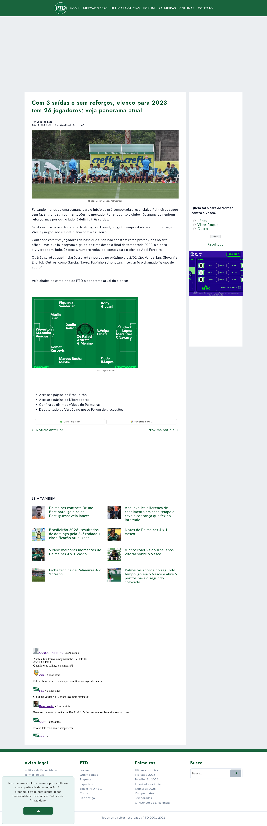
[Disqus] (105, 692)
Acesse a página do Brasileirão (63, 395)
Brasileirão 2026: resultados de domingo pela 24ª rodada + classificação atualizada (75, 533)
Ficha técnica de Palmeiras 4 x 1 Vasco (75, 572)
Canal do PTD (72, 421)
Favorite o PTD (143, 421)
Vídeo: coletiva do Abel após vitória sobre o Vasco (149, 552)
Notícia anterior (49, 430)
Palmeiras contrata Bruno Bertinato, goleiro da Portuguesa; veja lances (71, 511)
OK (38, 811)
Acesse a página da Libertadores (64, 400)
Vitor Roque (208, 224)
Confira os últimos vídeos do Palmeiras (70, 404)
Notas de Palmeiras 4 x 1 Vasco (146, 531)
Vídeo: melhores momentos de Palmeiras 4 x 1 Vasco (75, 552)
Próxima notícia (161, 430)
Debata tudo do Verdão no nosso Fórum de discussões (81, 409)
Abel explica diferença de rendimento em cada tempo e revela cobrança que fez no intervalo (149, 513)
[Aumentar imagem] (174, 135)
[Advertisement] (133, 51)
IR (235, 773)
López (202, 220)
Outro (202, 228)
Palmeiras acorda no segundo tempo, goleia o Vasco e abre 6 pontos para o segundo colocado (151, 576)
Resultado (215, 244)
